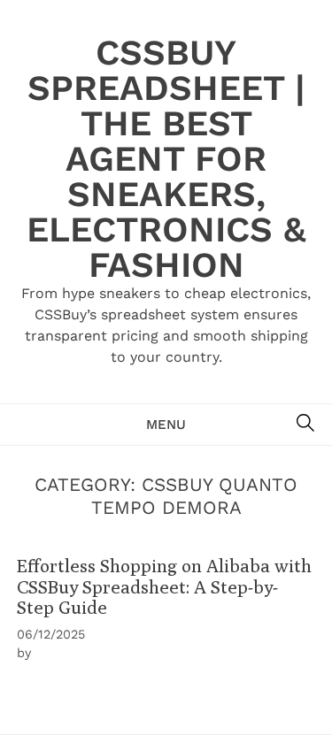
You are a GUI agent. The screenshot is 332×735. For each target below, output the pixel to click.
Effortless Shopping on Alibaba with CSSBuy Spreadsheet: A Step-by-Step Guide (164, 586)
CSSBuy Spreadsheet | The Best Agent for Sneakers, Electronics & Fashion (166, 159)
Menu (166, 425)
